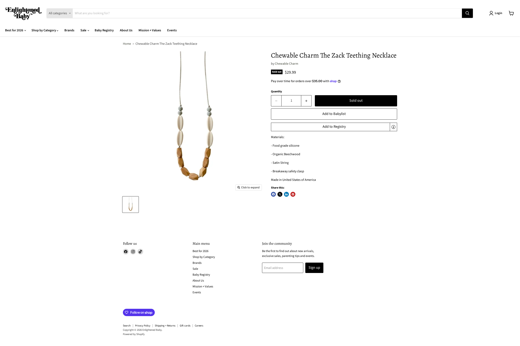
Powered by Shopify (134, 334)
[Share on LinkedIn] (286, 194)
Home (127, 44)
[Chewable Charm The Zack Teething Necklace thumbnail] (130, 204)
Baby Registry (104, 30)
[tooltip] (393, 127)
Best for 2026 (14, 30)
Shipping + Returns (165, 325)
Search (127, 325)
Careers (199, 325)
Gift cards (185, 325)
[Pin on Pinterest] (292, 194)
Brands (69, 30)
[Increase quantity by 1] (306, 100)
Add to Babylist (334, 113)
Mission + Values (150, 30)
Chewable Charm (286, 63)
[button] (334, 127)
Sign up (314, 267)
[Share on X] (279, 194)
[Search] (467, 13)
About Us (126, 30)
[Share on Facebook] (273, 194)
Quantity (276, 91)
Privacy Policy (142, 325)
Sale (83, 30)
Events (172, 30)
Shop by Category (44, 30)
